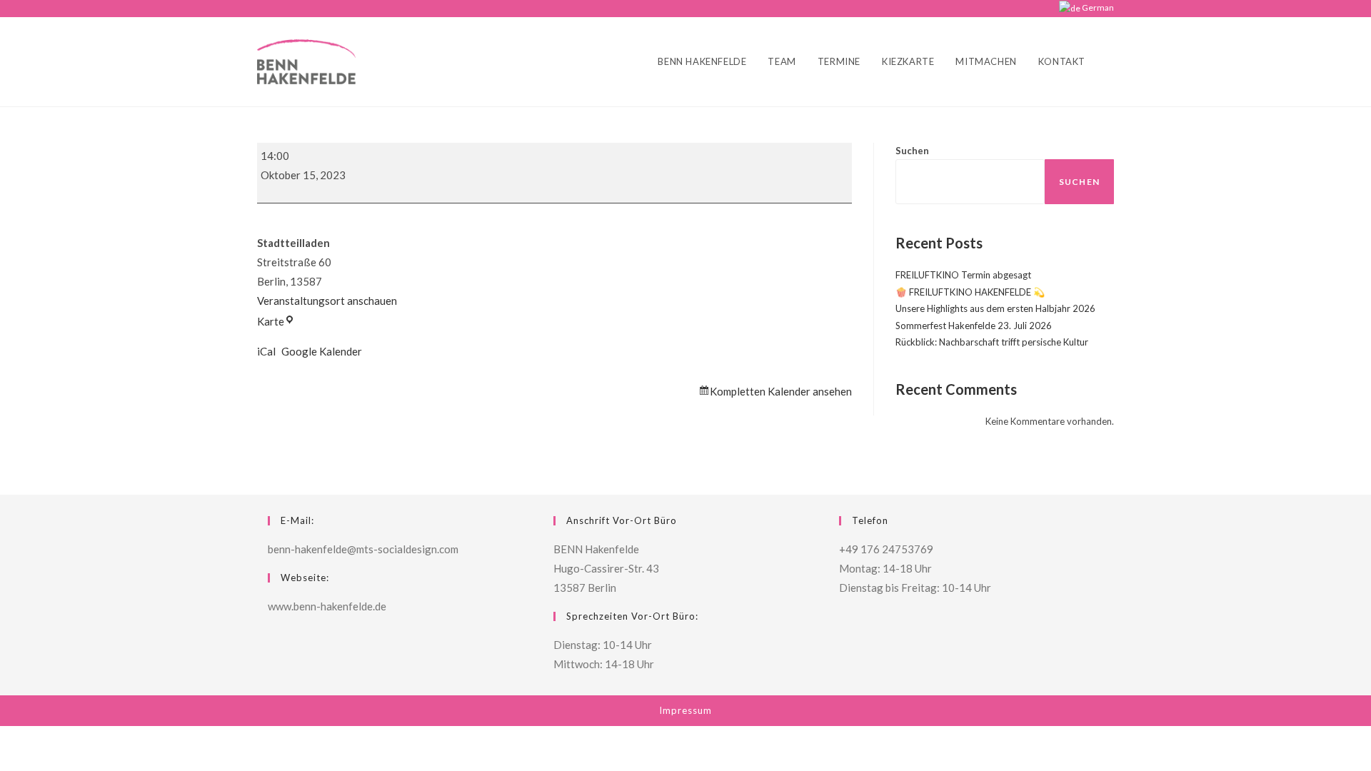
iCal (266, 351)
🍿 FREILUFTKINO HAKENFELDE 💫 (970, 292)
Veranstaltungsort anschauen (327, 300)
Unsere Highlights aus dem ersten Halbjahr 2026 (995, 308)
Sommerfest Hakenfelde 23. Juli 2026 (973, 325)
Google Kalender (321, 351)
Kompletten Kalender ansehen (781, 391)
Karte (276, 321)
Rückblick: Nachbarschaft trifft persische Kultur (991, 342)
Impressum (685, 710)
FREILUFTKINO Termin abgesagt (963, 275)
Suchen (912, 150)
